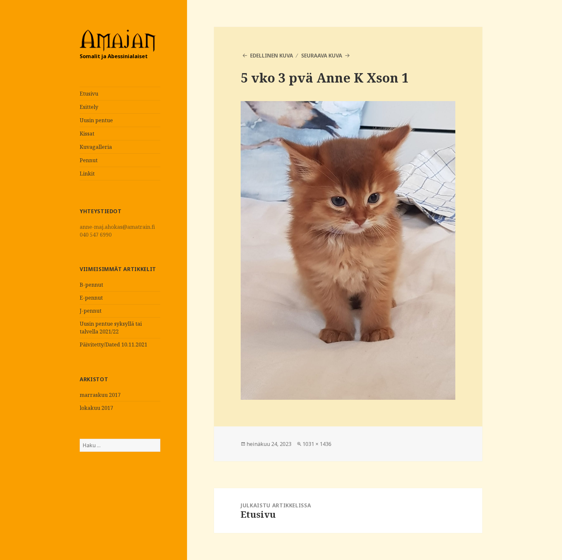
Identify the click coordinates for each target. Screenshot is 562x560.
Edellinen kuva (271, 55)
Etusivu (89, 93)
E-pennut (91, 297)
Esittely (89, 107)
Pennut (89, 160)
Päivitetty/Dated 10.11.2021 (113, 344)
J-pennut (90, 310)
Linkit (87, 173)
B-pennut (91, 284)
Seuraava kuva (321, 55)
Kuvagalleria (96, 146)
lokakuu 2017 (96, 407)
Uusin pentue (96, 120)
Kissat (87, 133)
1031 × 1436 (316, 444)
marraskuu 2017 (100, 394)
